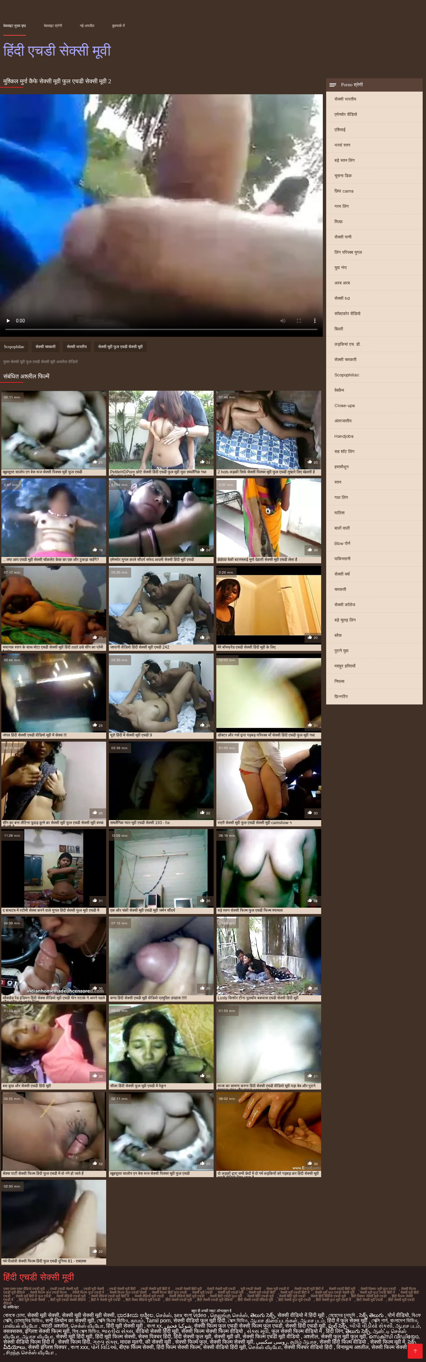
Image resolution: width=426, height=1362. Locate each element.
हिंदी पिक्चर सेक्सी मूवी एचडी (368, 1296)
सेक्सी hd (342, 298)
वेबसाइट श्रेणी (53, 26)
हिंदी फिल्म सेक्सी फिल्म (178, 1347)
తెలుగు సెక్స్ (262, 1315)
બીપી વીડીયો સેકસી (371, 1326)
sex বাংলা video (191, 1315)
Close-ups (344, 405)
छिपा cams (343, 191)
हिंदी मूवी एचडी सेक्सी (32, 1300)
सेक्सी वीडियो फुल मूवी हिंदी (199, 1320)
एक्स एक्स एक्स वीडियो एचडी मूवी (24, 1289)
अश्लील (311, 1336)
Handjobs (343, 436)
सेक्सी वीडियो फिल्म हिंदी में (29, 1342)
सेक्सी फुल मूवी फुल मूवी (343, 1336)
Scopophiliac (346, 374)
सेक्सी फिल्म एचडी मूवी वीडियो (272, 1336)
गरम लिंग (341, 206)
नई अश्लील (87, 26)
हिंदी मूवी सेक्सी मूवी (125, 1326)
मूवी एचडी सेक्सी (251, 1289)
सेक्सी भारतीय (345, 99)
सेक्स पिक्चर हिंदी (154, 1336)
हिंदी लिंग (334, 1331)
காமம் (137, 1320)
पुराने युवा (341, 650)
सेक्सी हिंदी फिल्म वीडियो (343, 1342)
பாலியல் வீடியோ (21, 1326)
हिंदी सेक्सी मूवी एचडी (369, 1300)
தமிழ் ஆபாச (303, 1342)
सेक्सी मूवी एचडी (202, 1292)
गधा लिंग (341, 497)
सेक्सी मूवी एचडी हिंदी (262, 1292)
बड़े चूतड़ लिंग (345, 620)
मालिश (339, 512)
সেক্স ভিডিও (238, 1320)
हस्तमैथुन (341, 466)
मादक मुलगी (131, 1342)
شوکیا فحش (177, 1326)
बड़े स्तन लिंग (344, 160)
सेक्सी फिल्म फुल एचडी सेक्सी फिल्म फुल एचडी (238, 1326)
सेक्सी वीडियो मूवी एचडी (149, 1296)
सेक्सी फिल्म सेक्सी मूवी (231, 1342)
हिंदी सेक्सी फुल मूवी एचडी (294, 1300)
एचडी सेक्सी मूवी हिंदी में (155, 1289)
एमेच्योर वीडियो (345, 114)
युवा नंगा (340, 267)
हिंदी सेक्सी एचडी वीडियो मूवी (255, 1300)
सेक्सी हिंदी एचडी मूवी (260, 1296)
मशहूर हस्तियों (344, 666)
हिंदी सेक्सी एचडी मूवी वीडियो (214, 1300)
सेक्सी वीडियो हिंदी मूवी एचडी (186, 1296)
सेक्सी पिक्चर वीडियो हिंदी (309, 1347)
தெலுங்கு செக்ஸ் (229, 1315)
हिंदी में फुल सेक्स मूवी (348, 1320)
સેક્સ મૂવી (258, 1331)
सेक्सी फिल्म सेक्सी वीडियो (396, 1347)
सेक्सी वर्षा (342, 574)
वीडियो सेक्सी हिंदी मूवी (157, 1331)
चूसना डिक (343, 175)
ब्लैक (338, 635)
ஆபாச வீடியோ (37, 1336)
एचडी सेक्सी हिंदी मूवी (188, 1289)
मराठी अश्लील (55, 1326)
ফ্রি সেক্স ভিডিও (85, 1331)
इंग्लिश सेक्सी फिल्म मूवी (47, 1331)
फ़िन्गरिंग (341, 696)
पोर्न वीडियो (398, 1315)
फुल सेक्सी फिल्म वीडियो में (297, 1331)
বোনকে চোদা (14, 1315)
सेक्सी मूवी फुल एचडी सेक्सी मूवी (120, 346)
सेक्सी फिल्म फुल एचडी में (88, 1292)
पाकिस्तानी (342, 558)
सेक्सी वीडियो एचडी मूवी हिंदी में (110, 1296)
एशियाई (339, 129)
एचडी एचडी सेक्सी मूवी (64, 1289)
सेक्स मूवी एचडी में (277, 1289)
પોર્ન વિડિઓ (103, 1347)
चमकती (340, 589)
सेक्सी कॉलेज (344, 604)
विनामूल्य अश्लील (352, 1347)
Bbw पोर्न (342, 543)
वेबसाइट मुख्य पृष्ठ (14, 26)
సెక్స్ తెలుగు (372, 1315)
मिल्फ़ (338, 221)
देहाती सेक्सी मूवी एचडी (221, 1289)
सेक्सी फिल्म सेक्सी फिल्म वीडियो (212, 1331)
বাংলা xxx (79, 1347)
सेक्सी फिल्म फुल (191, 1342)
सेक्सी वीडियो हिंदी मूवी (224, 1347)
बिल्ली (338, 328)
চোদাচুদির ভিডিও (28, 1320)
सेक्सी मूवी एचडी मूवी (230, 1292)
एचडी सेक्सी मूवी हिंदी (122, 1289)
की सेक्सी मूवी (158, 1342)
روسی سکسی (272, 1342)
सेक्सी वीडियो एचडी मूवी (71, 1296)
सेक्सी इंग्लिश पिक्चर (48, 1347)
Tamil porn (158, 1320)
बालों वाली (342, 528)
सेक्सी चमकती (345, 359)
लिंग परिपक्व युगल (348, 252)
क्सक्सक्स (12, 1331)
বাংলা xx (154, 1326)
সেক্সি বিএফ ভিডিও (112, 1320)
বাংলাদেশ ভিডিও (403, 1320)
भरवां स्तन (342, 145)
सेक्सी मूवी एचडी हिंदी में (295, 1292)
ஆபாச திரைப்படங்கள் (274, 1320)
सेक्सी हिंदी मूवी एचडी (292, 1296)
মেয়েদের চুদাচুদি (342, 1315)
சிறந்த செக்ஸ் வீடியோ (30, 1352)
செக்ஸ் (163, 1315)
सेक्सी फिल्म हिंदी (74, 1342)
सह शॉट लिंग (344, 451)
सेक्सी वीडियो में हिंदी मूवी (302, 1315)
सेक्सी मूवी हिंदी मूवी (74, 1336)
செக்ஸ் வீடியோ (87, 1326)
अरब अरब (342, 282)
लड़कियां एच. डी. (347, 344)
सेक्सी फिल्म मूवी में (387, 1342)
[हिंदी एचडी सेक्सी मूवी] (415, 1351)
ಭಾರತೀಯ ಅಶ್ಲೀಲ (135, 1315)
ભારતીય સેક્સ (117, 1331)
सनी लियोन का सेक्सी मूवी (69, 1320)
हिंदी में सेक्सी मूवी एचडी (105, 1300)
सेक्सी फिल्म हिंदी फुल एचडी (169, 1292)
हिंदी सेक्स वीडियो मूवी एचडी (142, 1300)
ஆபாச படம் (312, 1320)
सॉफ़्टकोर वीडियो (347, 313)
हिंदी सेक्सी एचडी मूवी (178, 1300)
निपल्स (339, 681)
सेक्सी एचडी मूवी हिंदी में (308, 1289)
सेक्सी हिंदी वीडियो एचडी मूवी (328, 1296)
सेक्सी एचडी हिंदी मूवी (342, 1289)
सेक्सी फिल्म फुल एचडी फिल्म (48, 1292)
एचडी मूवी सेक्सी (94, 1289)
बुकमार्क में (118, 26)
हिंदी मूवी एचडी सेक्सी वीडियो (68, 1300)
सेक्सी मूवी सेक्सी (43, 1315)
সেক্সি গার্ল (379, 1320)
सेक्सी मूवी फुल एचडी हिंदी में (377, 1292)
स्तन (337, 482)
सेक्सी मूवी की (227, 1336)
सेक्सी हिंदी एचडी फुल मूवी (226, 1296)
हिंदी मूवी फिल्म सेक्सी (115, 1336)
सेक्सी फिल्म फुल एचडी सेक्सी (127, 1292)
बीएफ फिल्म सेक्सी (136, 1347)
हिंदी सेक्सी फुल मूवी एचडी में (333, 1300)
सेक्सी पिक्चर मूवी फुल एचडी (378, 1289)
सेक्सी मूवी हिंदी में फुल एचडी (33, 1296)
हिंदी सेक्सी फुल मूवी (192, 1336)
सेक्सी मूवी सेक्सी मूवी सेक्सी (88, 1315)
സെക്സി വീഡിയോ (393, 1336)
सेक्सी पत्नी (342, 236)
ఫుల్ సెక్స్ (337, 1326)
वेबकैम (339, 390)
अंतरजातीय (342, 420)
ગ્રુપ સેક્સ (105, 1342)
